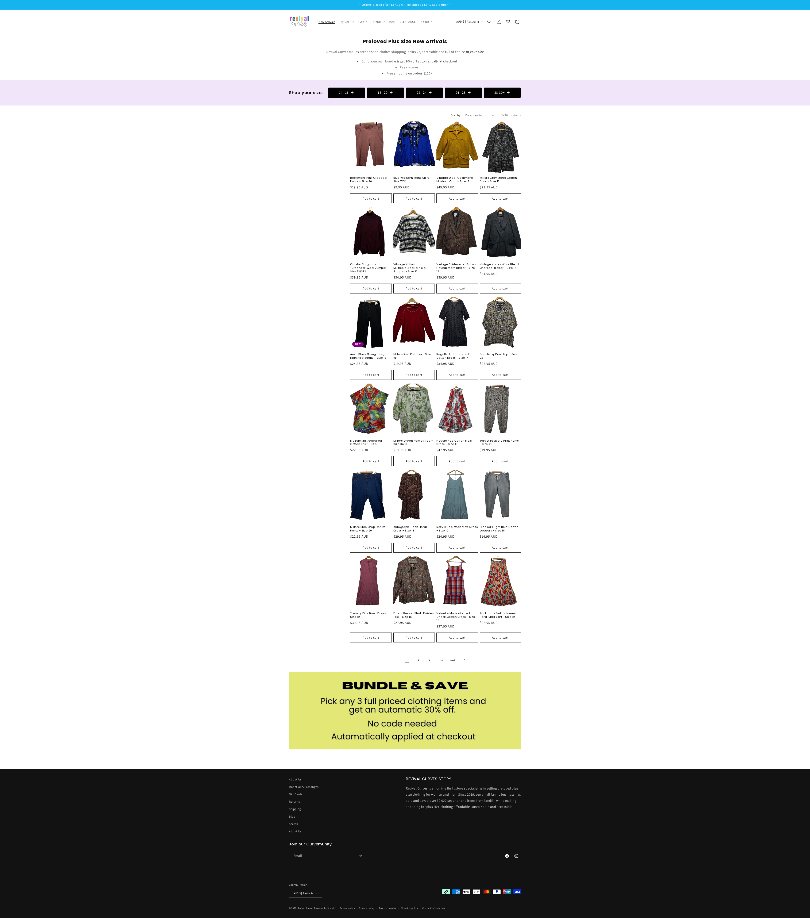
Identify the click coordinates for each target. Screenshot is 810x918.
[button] (346, 21)
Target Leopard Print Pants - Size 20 (499, 442)
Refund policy (347, 908)
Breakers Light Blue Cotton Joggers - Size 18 (499, 529)
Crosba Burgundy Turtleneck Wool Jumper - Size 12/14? (369, 268)
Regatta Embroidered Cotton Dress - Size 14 (452, 356)
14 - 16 (343, 92)
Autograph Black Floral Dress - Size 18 (410, 529)
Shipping (295, 809)
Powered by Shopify (325, 908)
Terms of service (388, 908)
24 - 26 (461, 92)
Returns (294, 802)
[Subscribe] (360, 856)
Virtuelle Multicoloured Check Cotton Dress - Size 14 (455, 617)
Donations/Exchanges (304, 787)
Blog (292, 816)
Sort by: (456, 115)
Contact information (433, 908)
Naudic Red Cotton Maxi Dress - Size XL (454, 442)
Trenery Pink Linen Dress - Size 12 (369, 615)
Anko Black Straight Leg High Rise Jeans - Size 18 (368, 356)
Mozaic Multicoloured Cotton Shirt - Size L (366, 442)
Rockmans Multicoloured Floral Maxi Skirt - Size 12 (498, 615)
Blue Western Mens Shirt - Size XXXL (412, 179)
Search (293, 824)
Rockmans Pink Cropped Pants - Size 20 (368, 179)
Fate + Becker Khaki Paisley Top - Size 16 (413, 615)
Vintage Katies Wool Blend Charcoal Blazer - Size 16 (499, 266)
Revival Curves (306, 908)
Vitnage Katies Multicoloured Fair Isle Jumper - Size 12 (409, 268)
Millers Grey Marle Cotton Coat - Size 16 (498, 179)
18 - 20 (382, 92)
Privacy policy (367, 908)
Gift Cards (295, 794)
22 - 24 (422, 92)
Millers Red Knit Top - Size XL (412, 356)
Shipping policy (409, 908)
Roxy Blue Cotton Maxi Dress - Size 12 (457, 529)
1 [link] (407, 659)
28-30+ (499, 92)
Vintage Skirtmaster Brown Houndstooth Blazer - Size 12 (456, 268)
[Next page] (464, 659)
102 (452, 659)
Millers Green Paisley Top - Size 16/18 (413, 442)
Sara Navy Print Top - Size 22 (499, 356)
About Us (295, 779)
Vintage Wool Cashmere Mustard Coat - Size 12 (454, 179)
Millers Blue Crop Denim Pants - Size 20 (367, 529)
